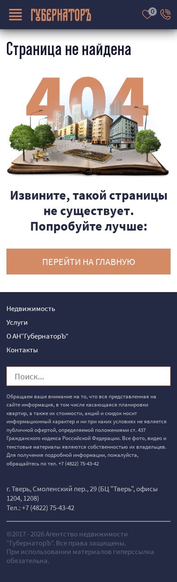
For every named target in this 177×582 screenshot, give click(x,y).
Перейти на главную (88, 262)
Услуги (17, 322)
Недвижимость (30, 308)
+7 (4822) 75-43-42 (78, 463)
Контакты (22, 349)
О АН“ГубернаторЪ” (37, 336)
